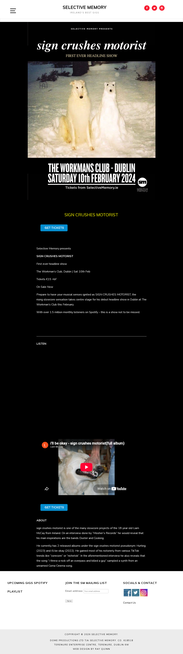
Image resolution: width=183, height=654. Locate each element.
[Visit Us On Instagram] (144, 592)
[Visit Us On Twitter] (135, 592)
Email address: (74, 591)
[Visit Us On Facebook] (127, 592)
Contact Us (129, 602)
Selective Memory (84, 7)
